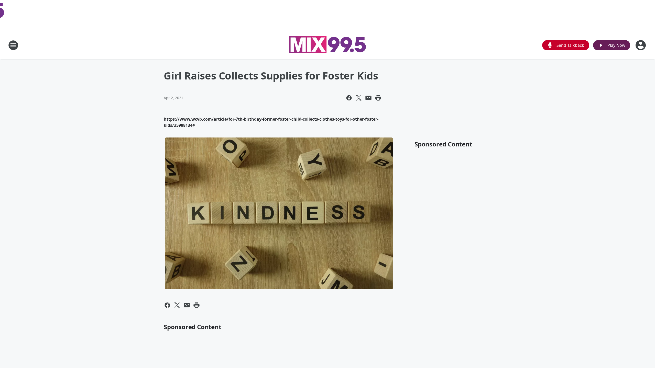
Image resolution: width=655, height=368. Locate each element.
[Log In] (641, 45)
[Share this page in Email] (368, 97)
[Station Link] (327, 45)
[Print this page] (378, 97)
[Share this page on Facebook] (349, 97)
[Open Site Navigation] (13, 45)
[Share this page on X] (358, 97)
